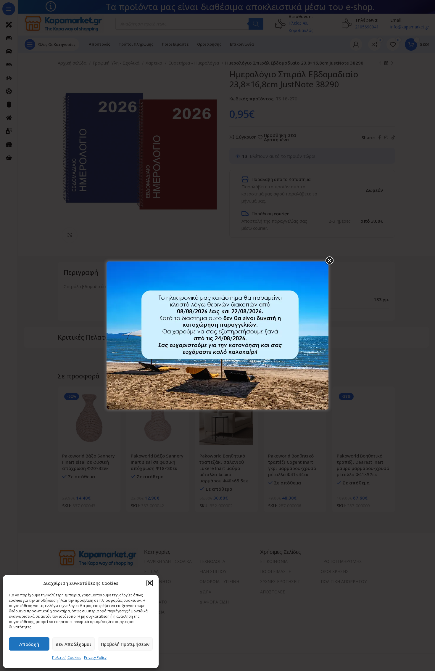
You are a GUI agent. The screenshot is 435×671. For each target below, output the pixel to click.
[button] (150, 583)
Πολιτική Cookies (66, 657)
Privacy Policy (95, 657)
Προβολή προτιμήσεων (125, 644)
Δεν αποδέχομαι (73, 644)
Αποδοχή (29, 644)
